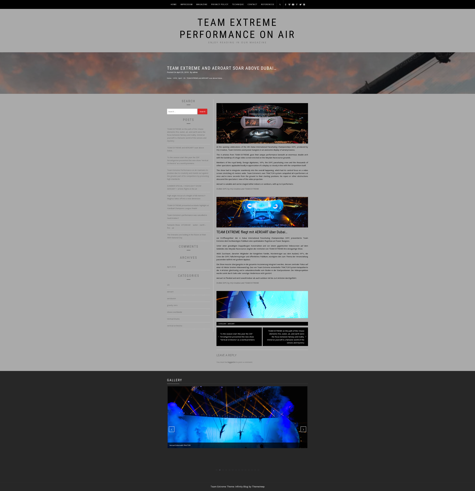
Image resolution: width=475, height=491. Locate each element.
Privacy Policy (219, 4)
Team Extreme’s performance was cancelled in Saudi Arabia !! (187, 216)
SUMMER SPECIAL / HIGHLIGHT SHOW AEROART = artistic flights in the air (184, 187)
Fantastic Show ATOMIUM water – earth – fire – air (186, 226)
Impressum (186, 4)
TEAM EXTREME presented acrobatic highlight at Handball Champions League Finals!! (188, 207)
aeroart (231, 324)
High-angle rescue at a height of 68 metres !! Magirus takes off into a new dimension (186, 197)
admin (195, 72)
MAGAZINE (202, 4)
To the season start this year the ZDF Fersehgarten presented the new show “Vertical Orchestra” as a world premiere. (187, 160)
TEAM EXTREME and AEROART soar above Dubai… (185, 149)
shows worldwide (174, 312)
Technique (238, 4)
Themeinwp (258, 486)
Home (174, 4)
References (267, 4)
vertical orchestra (174, 325)
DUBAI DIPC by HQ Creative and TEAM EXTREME (237, 189)
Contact (252, 4)
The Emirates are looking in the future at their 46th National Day (186, 236)
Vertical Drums (173, 319)
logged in (232, 362)
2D (168, 285)
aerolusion (171, 298)
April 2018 (171, 267)
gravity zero (172, 305)
